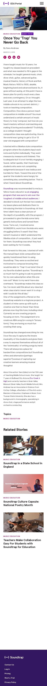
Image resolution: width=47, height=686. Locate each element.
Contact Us (9, 665)
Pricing (7, 673)
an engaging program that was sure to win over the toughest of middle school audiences (21, 195)
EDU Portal (16, 3)
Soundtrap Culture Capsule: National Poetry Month (21, 503)
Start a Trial (10, 678)
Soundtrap (8, 188)
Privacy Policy (10, 682)
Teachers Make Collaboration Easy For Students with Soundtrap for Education (22, 543)
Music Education (11, 34)
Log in (7, 669)
